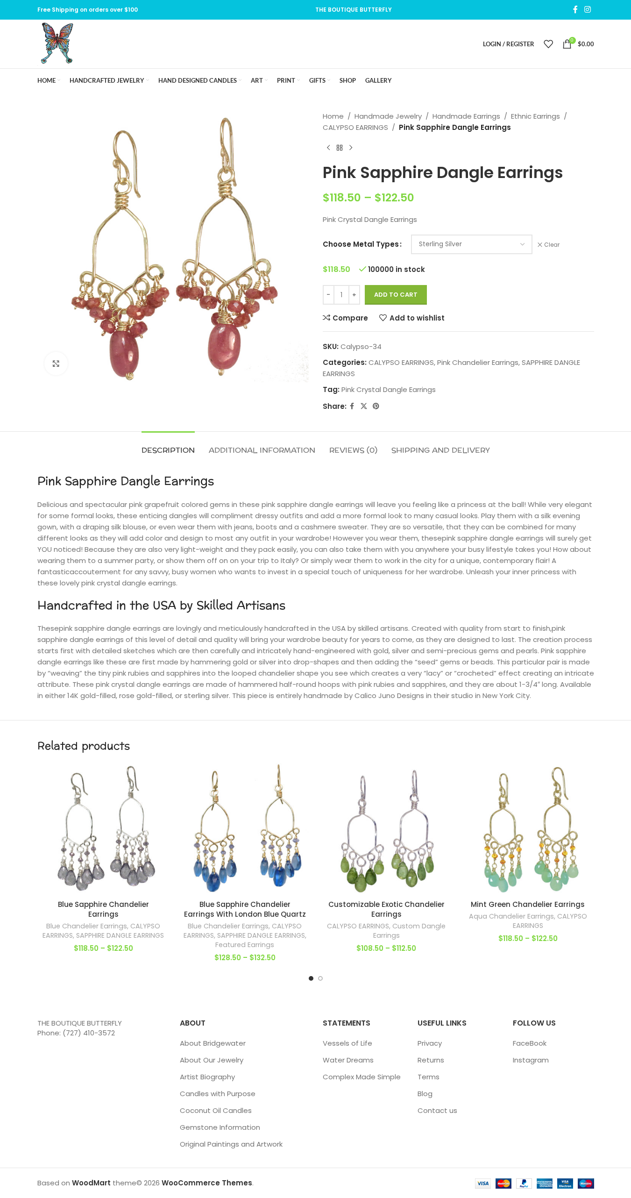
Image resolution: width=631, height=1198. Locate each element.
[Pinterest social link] (376, 406)
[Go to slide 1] (311, 978)
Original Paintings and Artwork (231, 1144)
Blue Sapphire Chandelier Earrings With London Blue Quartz (245, 909)
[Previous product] (328, 148)
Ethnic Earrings (535, 116)
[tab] (168, 445)
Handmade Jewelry (388, 116)
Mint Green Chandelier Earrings (528, 904)
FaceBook (529, 1043)
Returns (431, 1060)
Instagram (531, 1060)
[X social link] (364, 406)
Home (333, 116)
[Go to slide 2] (320, 978)
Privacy (430, 1043)
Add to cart (396, 294)
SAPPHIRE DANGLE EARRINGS (120, 935)
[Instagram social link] (587, 9)
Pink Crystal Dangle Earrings (388, 389)
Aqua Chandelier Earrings (511, 916)
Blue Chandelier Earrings (86, 926)
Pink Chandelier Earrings (477, 362)
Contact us (437, 1110)
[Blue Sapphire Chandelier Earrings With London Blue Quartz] (245, 829)
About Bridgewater (213, 1043)
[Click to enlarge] (56, 363)
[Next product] (350, 148)
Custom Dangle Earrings (409, 930)
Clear (552, 245)
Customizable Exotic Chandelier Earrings (386, 909)
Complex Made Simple (362, 1077)
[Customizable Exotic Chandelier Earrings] (386, 829)
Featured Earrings (244, 944)
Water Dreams (348, 1060)
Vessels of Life (347, 1043)
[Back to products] (339, 148)
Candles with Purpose (217, 1093)
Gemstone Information (220, 1127)
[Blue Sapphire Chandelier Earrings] (103, 829)
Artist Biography (207, 1077)
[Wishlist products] (548, 44)
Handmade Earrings (466, 116)
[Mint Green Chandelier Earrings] (528, 829)
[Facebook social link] (575, 9)
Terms (429, 1077)
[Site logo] (57, 43)
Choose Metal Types (361, 244)
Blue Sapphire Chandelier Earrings (103, 909)
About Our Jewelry (211, 1060)
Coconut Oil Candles (216, 1110)
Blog (425, 1093)
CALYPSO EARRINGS (355, 127)
